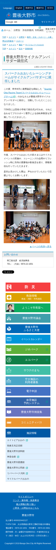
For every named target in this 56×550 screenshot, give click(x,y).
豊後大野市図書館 (16, 462)
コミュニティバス (31, 422)
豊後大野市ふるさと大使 (32, 329)
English (19, 8)
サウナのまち (32, 370)
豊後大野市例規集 (31, 412)
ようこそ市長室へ (32, 307)
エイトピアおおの (16, 440)
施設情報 (32, 433)
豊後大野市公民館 (16, 467)
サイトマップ (47, 22)
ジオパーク (31, 349)
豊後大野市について (50, 30)
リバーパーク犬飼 (16, 473)
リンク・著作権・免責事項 (26, 500)
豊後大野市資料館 (16, 451)
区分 (21, 49)
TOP (4, 37)
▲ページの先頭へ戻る (40, 246)
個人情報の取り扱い (26, 504)
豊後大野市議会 (31, 318)
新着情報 (29, 49)
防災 (31, 287)
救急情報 (31, 297)
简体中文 (29, 8)
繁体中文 (40, 8)
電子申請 (31, 391)
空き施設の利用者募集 (31, 381)
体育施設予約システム (32, 402)
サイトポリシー (25, 497)
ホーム (7, 30)
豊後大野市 (28, 15)
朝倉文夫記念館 (14, 445)
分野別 (17, 30)
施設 (21, 45)
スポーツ (20, 41)
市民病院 (39, 30)
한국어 (50, 8)
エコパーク (31, 359)
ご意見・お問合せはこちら (26, 508)
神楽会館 (11, 456)
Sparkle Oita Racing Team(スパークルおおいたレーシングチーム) (28, 93)
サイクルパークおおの (34, 45)
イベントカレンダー (31, 339)
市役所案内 (28, 30)
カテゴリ (12, 37)
